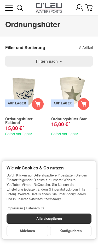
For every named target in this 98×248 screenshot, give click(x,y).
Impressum (15, 207)
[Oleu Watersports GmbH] (49, 8)
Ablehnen (27, 230)
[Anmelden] (79, 7)
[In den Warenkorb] (38, 104)
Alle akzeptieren (49, 218)
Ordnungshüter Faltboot (18, 121)
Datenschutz (35, 207)
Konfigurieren (71, 230)
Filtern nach (47, 61)
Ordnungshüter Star (69, 119)
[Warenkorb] (89, 7)
